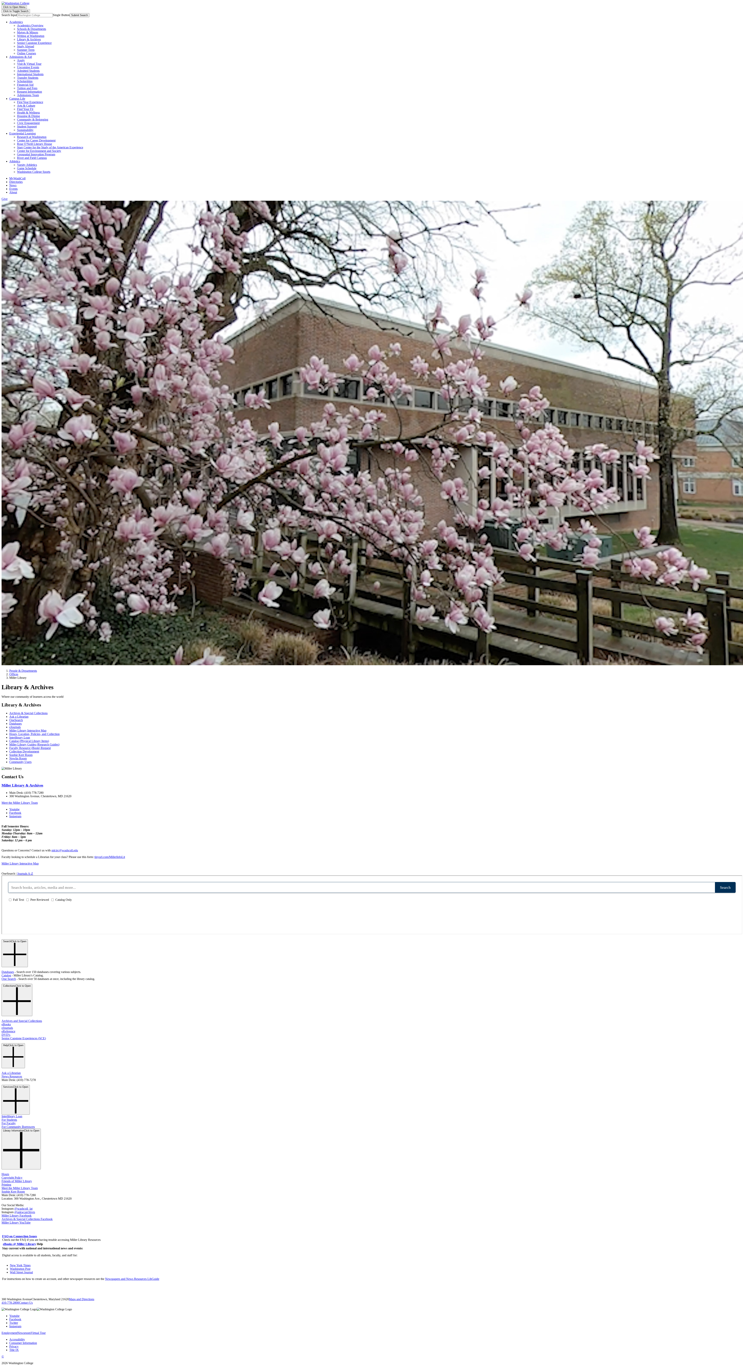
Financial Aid (25, 84)
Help (13, 1045)
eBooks (6, 1024)
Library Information (21, 1130)
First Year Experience (30, 102)
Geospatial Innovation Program (36, 154)
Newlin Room (18, 758)
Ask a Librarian (18, 716)
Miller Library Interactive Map (27, 730)
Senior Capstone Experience (34, 43)
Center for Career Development (36, 140)
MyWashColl (17, 178)
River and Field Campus (32, 157)
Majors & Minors (27, 32)
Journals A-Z (25, 873)
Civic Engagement (28, 123)
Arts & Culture (26, 105)
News (12, 185)
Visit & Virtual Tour (29, 63)
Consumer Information (23, 1343)
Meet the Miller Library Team (20, 802)
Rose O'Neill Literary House (34, 144)
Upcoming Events (28, 67)
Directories (16, 181)
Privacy (14, 1346)
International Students (30, 74)
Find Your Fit (25, 109)
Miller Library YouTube (16, 1222)
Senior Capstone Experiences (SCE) (24, 1038)
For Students (9, 1119)
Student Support (27, 126)
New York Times (20, 1265)
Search (14, 941)
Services (15, 1086)
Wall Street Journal (21, 1272)
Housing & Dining (28, 116)
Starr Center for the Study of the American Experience (50, 147)
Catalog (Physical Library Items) (29, 741)
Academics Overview (30, 25)
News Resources (12, 1076)
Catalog (6, 975)
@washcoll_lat (23, 1208)
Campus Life (17, 98)
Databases (15, 723)
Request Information (29, 91)
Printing (6, 1184)
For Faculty (9, 1123)
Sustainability (25, 130)
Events (13, 188)
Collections (17, 985)
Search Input (9, 15)
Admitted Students (28, 70)
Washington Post (20, 1268)
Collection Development (24, 751)
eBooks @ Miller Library (19, 1244)
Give (5, 199)
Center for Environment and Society (39, 151)
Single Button (61, 15)
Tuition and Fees (27, 88)
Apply (21, 60)
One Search (9, 979)
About (13, 192)
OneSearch (16, 720)
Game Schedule (26, 168)
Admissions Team (28, 95)
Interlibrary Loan (19, 737)
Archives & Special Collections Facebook (27, 1219)
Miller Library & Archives (22, 785)
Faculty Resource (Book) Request (30, 748)
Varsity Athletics (27, 164)
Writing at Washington (30, 36)
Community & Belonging (32, 119)
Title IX (14, 1350)
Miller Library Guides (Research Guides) (34, 744)
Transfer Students (27, 77)
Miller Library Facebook (17, 1215)
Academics (16, 22)
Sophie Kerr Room (21, 755)
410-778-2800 (10, 1302)
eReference (8, 1031)
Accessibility (17, 1339)
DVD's (6, 1034)
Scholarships (25, 81)
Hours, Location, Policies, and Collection (34, 734)
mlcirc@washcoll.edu (64, 850)
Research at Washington (31, 137)
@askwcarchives (24, 1212)
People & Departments (23, 670)
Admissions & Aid (20, 56)
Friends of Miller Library (17, 1181)
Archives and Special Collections (22, 1021)
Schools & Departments (31, 29)
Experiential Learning (22, 133)
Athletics (14, 161)
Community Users (20, 762)
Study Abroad (25, 46)
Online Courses (26, 53)
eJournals (15, 727)
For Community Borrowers (18, 1126)
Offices (13, 674)
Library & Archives (29, 39)
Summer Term (25, 49)
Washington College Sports (33, 171)
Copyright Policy (12, 1177)
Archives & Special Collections (28, 713)
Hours (5, 1174)
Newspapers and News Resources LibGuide (132, 1279)
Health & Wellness (28, 112)
